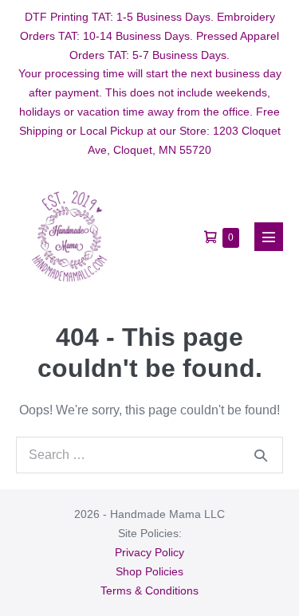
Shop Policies (149, 571)
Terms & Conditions (149, 590)
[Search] (260, 455)
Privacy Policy (149, 552)
